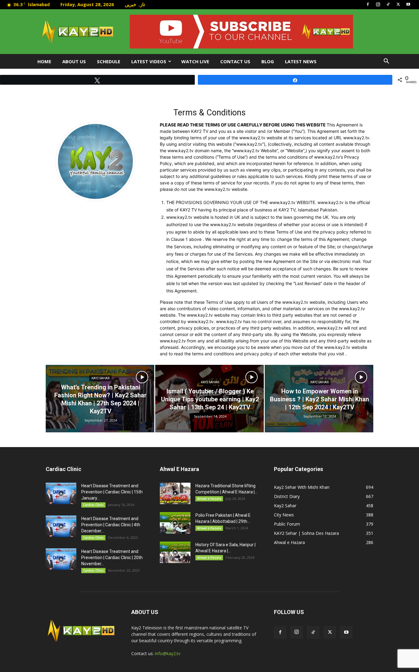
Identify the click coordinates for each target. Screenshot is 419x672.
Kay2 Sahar (100, 378)
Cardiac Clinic (93, 505)
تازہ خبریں (135, 4)
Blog (267, 61)
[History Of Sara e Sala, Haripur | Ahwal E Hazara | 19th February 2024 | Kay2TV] (175, 552)
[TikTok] (388, 4)
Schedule (108, 61)
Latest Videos (148, 61)
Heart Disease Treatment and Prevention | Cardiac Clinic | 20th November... (112, 557)
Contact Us (235, 61)
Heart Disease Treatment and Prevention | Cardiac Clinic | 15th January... (112, 491)
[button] (386, 62)
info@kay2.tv (167, 653)
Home (44, 61)
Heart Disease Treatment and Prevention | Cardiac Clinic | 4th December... (110, 524)
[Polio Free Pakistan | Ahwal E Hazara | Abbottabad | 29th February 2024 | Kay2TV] (175, 523)
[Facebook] (367, 4)
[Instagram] (377, 4)
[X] (398, 4)
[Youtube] (408, 4)
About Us (74, 61)
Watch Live (195, 61)
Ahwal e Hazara (209, 498)
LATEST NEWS (301, 61)
